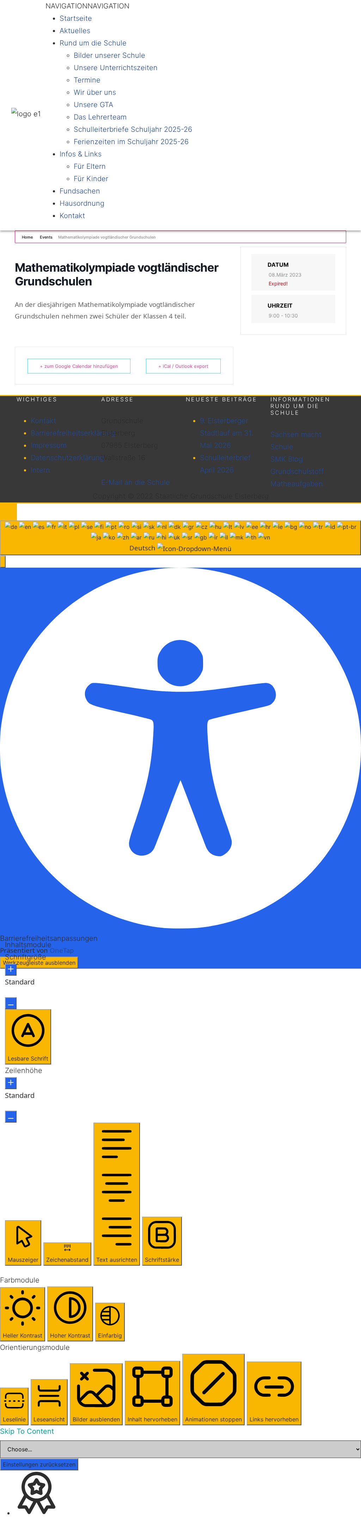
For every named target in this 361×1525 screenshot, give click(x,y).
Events (46, 237)
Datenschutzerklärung (67, 457)
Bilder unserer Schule (109, 55)
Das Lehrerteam (100, 117)
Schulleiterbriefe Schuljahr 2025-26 (133, 129)
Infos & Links (81, 154)
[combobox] (180, 538)
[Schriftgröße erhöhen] (11, 970)
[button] (87, 6)
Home (28, 237)
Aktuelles (75, 30)
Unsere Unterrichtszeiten (116, 67)
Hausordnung (82, 203)
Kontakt (72, 215)
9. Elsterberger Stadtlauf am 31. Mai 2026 (226, 433)
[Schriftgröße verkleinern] (11, 1003)
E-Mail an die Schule (135, 482)
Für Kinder (91, 178)
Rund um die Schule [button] (93, 43)
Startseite (76, 18)
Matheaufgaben (296, 484)
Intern (40, 470)
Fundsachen (80, 191)
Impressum (49, 445)
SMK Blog (286, 459)
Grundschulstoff (297, 471)
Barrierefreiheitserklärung (73, 433)
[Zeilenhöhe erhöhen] (11, 1083)
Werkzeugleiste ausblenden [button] (39, 962)
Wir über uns (95, 92)
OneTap (62, 950)
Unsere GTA (93, 104)
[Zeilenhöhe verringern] (11, 1117)
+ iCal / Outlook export (183, 366)
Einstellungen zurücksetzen (39, 1464)
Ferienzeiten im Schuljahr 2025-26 (131, 141)
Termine (87, 80)
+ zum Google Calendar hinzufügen (79, 366)
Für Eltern (90, 166)
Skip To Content (27, 1431)
